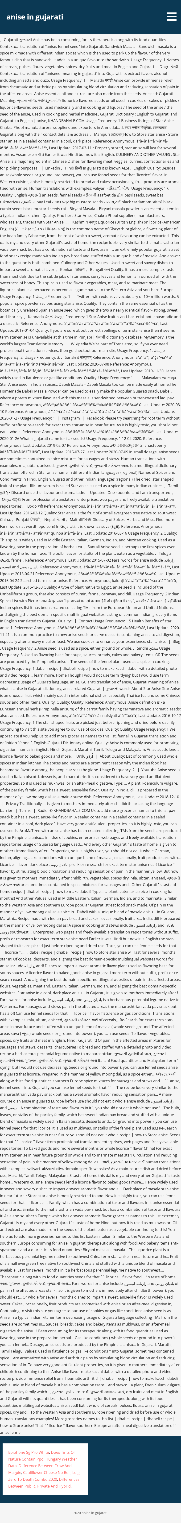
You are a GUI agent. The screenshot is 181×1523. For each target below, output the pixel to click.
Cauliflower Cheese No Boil (46, 1472)
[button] (173, 11)
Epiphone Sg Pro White (28, 1452)
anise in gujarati (34, 17)
